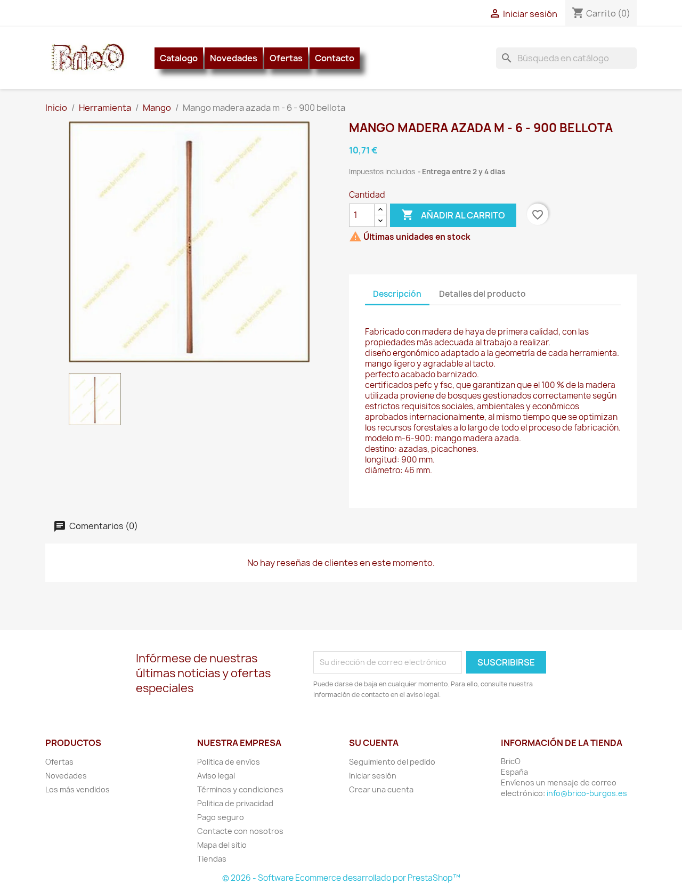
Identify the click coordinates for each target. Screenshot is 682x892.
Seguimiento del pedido (392, 762)
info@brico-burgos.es (587, 793)
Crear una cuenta (381, 789)
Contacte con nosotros (240, 831)
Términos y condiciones (240, 789)
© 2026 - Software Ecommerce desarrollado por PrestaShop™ (341, 877)
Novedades (233, 58)
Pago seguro (220, 817)
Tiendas (211, 859)
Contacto (334, 58)
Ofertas (286, 58)
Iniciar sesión (372, 776)
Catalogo (179, 58)
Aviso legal (216, 776)
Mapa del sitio (222, 845)
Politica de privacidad (235, 803)
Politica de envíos (228, 762)
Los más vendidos (77, 789)
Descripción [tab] (397, 293)
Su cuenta (374, 743)
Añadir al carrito (453, 214)
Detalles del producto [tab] (482, 293)
